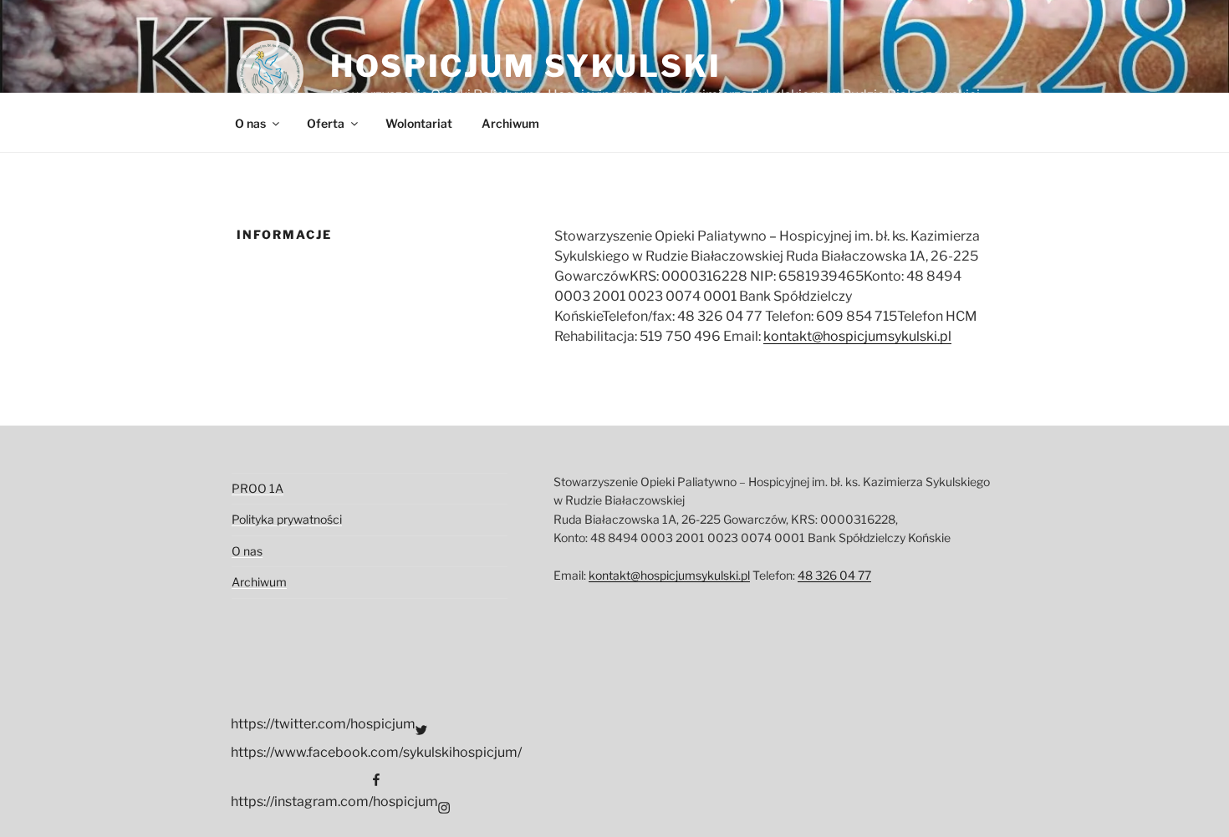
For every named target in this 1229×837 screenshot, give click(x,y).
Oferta (325, 123)
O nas (250, 123)
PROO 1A (257, 488)
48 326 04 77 (834, 575)
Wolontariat (418, 123)
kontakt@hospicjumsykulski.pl (857, 336)
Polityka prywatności (287, 519)
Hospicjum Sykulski (526, 66)
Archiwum (510, 123)
